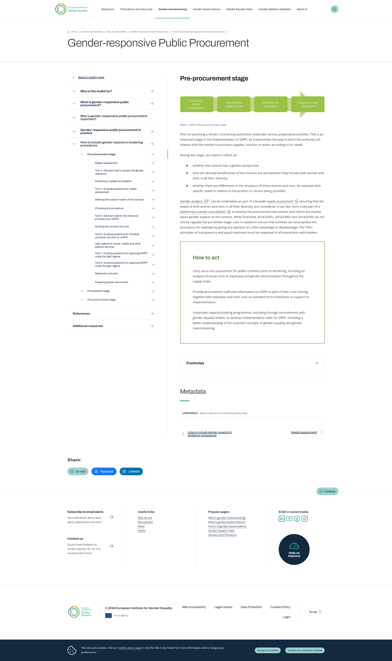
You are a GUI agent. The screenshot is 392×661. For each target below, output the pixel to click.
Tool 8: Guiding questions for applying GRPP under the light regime (121, 264)
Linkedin (282, 519)
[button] (77, 471)
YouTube (289, 519)
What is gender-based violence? (227, 522)
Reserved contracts (106, 273)
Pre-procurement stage (101, 154)
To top (313, 612)
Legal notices (223, 607)
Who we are (145, 517)
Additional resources (88, 326)
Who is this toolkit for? (96, 91)
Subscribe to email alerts (85, 511)
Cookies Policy (280, 607)
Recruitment (145, 522)
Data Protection (251, 607)
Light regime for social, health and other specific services (118, 245)
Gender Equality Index (239, 9)
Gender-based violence (206, 9)
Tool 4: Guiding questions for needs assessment (116, 190)
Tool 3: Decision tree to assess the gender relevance (119, 172)
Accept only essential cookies (305, 650)
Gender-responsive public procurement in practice (110, 131)
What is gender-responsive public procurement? (104, 103)
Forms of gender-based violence (227, 526)
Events (142, 530)
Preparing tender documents (111, 282)
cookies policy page (129, 647)
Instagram (305, 519)
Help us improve (294, 554)
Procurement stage (98, 290)
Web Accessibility (194, 607)
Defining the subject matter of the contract (119, 199)
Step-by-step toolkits (116, 32)
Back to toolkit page (91, 77)
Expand (74, 91)
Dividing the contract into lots (112, 226)
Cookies (329, 491)
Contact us (75, 538)
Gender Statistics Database (275, 9)
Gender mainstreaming (172, 9)
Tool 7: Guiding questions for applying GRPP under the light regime (121, 255)
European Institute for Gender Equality (71, 9)
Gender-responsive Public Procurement (149, 32)
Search (334, 9)
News (141, 526)
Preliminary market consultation (113, 181)
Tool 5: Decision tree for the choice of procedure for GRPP (116, 217)
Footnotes (195, 363)
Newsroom (107, 9)
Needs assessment (106, 163)
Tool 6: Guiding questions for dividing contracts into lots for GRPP (117, 236)
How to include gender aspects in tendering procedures (198, 32)
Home (74, 32)
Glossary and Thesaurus (222, 535)
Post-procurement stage (101, 299)
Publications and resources (136, 9)
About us (302, 9)
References (81, 313)
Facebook (297, 519)
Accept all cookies (267, 650)
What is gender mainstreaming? (227, 517)
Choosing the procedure (109, 208)
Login (286, 617)
